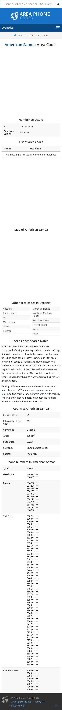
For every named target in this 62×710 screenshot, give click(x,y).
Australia (8, 308)
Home (20, 34)
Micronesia (9, 322)
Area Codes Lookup (21, 701)
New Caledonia (41, 320)
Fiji (4, 317)
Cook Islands (9, 313)
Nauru (36, 329)
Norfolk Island (40, 324)
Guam (6, 326)
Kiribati (7, 330)
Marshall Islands (41, 308)
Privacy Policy (18, 705)
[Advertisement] (31, 83)
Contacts (40, 701)
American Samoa (39, 34)
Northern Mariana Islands (42, 314)
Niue (35, 333)
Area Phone (35, 16)
